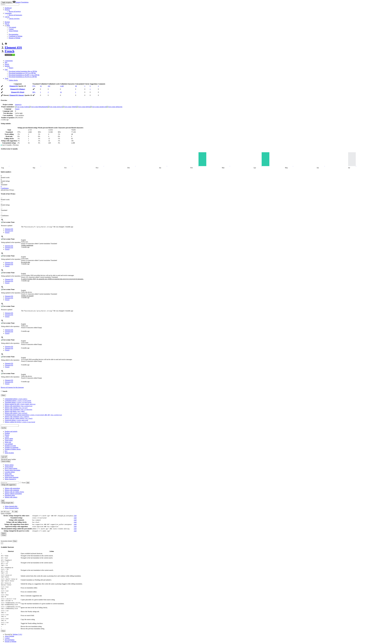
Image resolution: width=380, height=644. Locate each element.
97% (33, 86)
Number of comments (11, 447)
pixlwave (59, 107)
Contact (11, 29)
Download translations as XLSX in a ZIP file (23, 77)
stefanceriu (118, 107)
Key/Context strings (11, 468)
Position (7, 433)
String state (8, 474)
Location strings (10, 472)
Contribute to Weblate (15, 36)
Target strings (9, 466)
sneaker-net (102, 107)
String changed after (11, 506)
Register (7, 22)
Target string (9, 440)
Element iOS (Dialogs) (17, 89)
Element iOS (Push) (17, 92)
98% (33, 92)
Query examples (6, 513)
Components (9, 60)
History (11, 68)
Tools (6, 78)
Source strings (9, 465)
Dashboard (8, 8)
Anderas (26, 107)
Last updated (9, 444)
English (23, 240)
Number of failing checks (13, 449)
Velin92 (73, 107)
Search (7, 64)
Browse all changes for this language (12, 387)
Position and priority (11, 431)
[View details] (2, 220)
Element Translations (21, 2)
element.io (18, 104)
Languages (8, 13)
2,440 (62, 86)
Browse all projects (15, 11)
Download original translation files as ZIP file (23, 71)
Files (6, 69)
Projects (7, 9)
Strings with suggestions (12, 488)
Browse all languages (15, 15)
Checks (7, 17)
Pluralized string (10, 495)
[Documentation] (1, 391)
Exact (23, 482)
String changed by (10, 479)
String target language (11, 477)
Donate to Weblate (14, 38)
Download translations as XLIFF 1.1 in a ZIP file (24, 75)
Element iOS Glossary (17, 95)
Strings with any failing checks (14, 492)
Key (6, 451)
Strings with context (11, 497)
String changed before (12, 508)
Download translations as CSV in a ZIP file (22, 73)
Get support (12, 27)
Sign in (7, 24)
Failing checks (13, 80)
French (9, 51)
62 (41, 86)
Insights (7, 66)
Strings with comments (12, 490)
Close (14, 541)
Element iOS (13, 47)
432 (49, 86)
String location (9, 453)
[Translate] (2, 86)
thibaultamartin (43, 107)
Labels (7, 437)
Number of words (10, 445)
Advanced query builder (8, 459)
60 (76, 86)
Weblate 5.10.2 (17, 634)
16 (61, 92)
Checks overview (14, 18)
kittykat (87, 107)
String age (8, 442)
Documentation (13, 34)
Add (28, 482)
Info (6, 62)
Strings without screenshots (13, 493)
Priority (7, 435)
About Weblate (13, 31)
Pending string (9, 475)
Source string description (12, 470)
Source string (9, 438)
